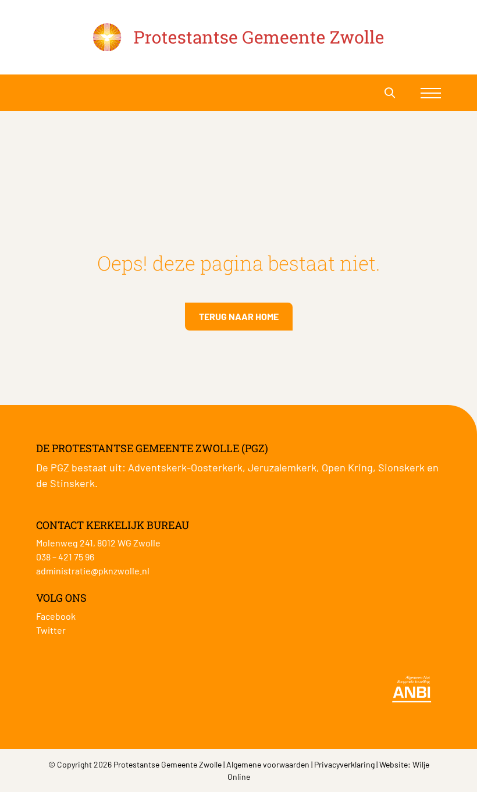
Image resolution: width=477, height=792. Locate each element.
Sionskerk (401, 467)
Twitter (51, 629)
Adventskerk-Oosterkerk (185, 467)
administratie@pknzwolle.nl (92, 570)
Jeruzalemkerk (282, 467)
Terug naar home (239, 316)
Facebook (56, 615)
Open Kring (347, 467)
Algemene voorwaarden (267, 764)
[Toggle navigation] (431, 92)
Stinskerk (72, 483)
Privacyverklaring (344, 764)
